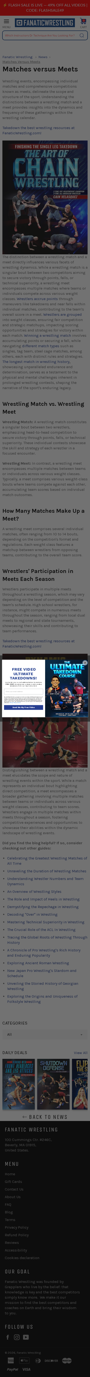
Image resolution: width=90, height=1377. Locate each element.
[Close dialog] (85, 662)
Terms (18, 702)
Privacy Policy (12, 702)
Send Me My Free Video (23, 707)
